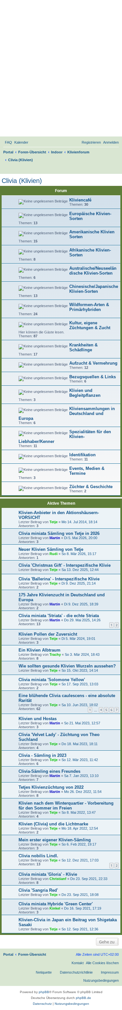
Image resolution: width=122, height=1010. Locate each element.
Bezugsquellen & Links (92, 376)
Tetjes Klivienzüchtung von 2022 (51, 787)
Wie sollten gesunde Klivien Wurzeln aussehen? (67, 666)
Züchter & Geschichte (91, 486)
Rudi (53, 554)
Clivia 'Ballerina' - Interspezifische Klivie (59, 578)
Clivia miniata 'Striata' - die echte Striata (59, 615)
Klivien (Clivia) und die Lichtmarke (53, 824)
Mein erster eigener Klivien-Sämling (55, 839)
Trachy (55, 654)
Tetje (53, 522)
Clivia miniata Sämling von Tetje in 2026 (59, 533)
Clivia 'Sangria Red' (38, 890)
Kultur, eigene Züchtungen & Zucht (89, 325)
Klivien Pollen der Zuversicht (48, 634)
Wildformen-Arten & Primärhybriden (89, 307)
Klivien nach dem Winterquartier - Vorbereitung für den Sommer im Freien (66, 805)
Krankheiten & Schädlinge (83, 347)
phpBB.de (83, 998)
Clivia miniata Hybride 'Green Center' (56, 903)
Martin (54, 538)
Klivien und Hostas (38, 718)
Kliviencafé (80, 200)
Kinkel (54, 908)
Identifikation (82, 454)
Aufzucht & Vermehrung (93, 363)
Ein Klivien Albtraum (40, 650)
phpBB (44, 992)
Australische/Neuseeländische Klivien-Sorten (92, 271)
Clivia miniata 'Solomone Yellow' (52, 679)
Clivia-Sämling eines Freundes (49, 771)
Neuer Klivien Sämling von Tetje (51, 549)
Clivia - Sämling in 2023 (42, 755)
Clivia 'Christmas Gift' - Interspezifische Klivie (65, 565)
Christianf (57, 879)
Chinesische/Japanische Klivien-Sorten (93, 289)
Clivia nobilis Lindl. (38, 855)
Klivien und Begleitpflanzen (85, 393)
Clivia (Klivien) (22, 180)
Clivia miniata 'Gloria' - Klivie (48, 874)
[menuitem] (8, 142)
